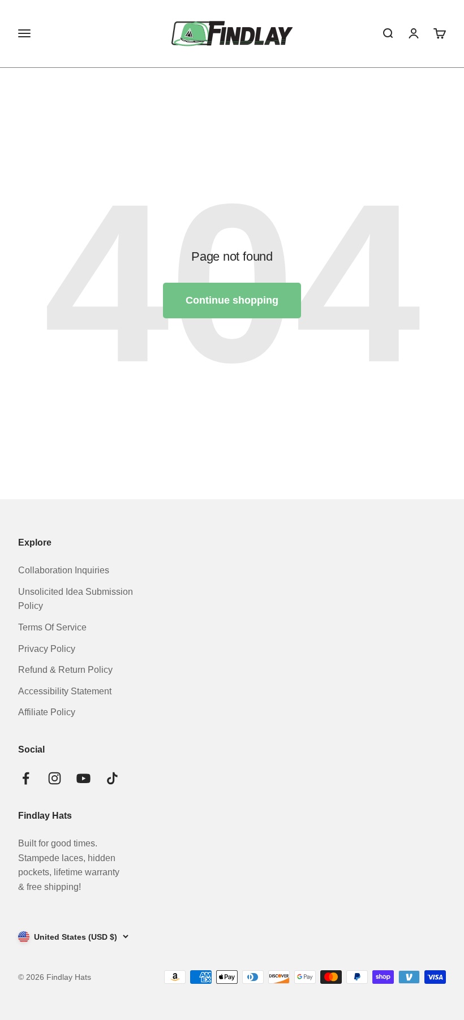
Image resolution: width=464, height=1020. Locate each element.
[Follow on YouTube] (83, 778)
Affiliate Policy (46, 712)
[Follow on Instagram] (54, 778)
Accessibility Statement (64, 691)
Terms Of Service (52, 627)
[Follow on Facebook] (25, 778)
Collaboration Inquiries (63, 570)
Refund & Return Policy (65, 670)
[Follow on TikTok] (112, 778)
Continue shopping (232, 300)
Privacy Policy (46, 649)
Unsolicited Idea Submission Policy (75, 599)
